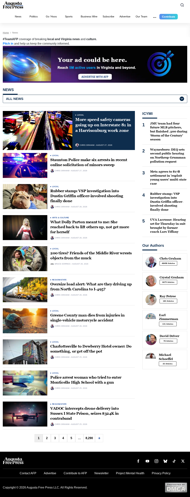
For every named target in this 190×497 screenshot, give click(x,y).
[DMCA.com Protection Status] (176, 487)
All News (14, 99)
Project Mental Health (130, 473)
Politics (34, 16)
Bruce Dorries (62, 264)
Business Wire (89, 16)
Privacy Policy (161, 473)
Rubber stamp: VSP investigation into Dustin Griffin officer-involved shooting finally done (86, 195)
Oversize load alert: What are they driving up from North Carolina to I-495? (91, 287)
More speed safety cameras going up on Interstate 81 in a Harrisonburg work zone (103, 125)
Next (99, 438)
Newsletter (101, 473)
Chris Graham (87, 145)
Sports (69, 16)
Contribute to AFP (75, 473)
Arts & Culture (60, 218)
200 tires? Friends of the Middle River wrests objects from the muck (91, 255)
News (18, 16)
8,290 (89, 438)
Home (6, 32)
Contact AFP (28, 473)
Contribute (168, 16)
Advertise (124, 16)
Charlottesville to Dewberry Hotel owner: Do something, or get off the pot (91, 349)
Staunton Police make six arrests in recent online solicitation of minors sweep (88, 162)
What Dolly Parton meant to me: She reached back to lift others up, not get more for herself (89, 227)
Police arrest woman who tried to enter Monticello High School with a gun (85, 380)
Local (80, 115)
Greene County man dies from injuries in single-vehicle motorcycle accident (87, 318)
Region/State (59, 280)
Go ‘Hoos (51, 16)
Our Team (141, 16)
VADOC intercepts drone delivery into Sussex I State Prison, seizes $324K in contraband (84, 413)
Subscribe (108, 16)
